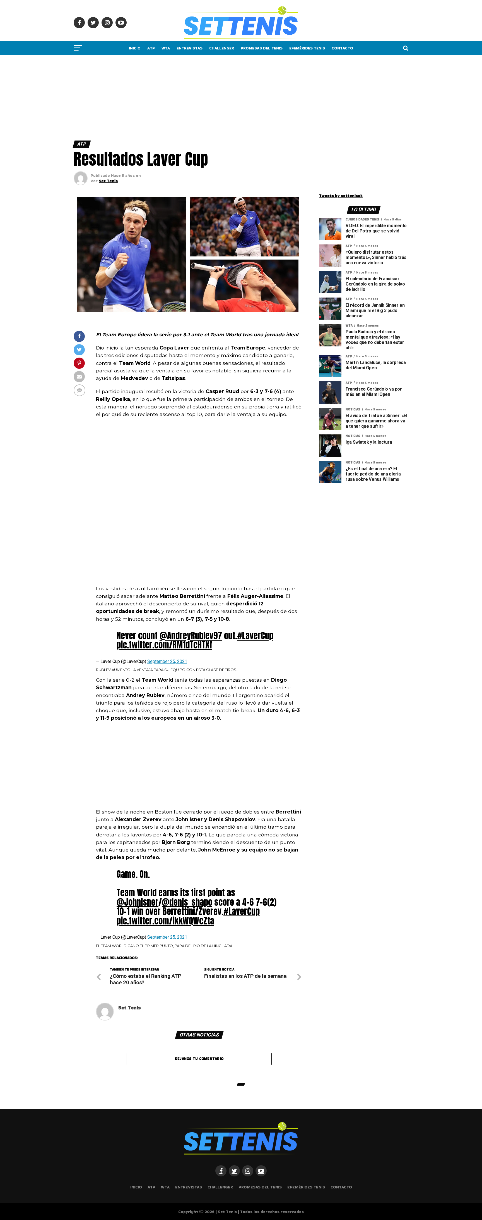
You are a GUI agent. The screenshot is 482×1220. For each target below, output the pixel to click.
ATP (151, 48)
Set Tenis (108, 181)
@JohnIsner (137, 902)
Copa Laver (174, 348)
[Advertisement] (167, 96)
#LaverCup (255, 635)
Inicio (135, 48)
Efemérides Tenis (307, 48)
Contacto (342, 48)
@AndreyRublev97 (191, 635)
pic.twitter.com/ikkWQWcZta (165, 920)
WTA (166, 48)
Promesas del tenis (262, 48)
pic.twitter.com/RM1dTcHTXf (164, 644)
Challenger (221, 48)
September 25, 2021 (167, 661)
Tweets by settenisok (341, 195)
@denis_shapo (187, 902)
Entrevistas (190, 48)
